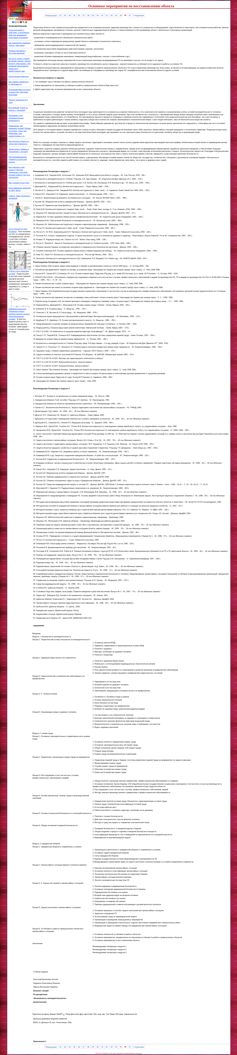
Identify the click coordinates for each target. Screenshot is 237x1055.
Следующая (138, 15)
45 (121, 15)
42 (107, 15)
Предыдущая (51, 15)
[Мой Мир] (21, 22)
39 (93, 15)
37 (84, 15)
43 (111, 15)
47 (130, 15)
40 (98, 15)
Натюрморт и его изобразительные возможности (16, 118)
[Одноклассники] (18, 22)
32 (60, 15)
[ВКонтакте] (13, 22)
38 (88, 15)
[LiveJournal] (23, 22)
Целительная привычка (19, 77)
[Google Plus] (26, 22)
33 (65, 15)
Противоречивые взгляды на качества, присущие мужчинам (19, 92)
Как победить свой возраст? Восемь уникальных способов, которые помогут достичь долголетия (19, 172)
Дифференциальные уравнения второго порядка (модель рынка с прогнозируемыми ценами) (19, 314)
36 (79, 15)
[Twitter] (15, 22)
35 (74, 15)
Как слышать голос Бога (19, 183)
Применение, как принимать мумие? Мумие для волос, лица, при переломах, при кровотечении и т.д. (20, 131)
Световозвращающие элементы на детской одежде (18, 159)
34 (70, 15)
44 (116, 15)
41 (102, 15)
